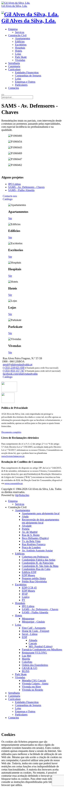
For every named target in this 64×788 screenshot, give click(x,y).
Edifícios (20, 41)
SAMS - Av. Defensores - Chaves (26, 187)
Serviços (19, 32)
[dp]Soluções (22, 495)
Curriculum (14, 69)
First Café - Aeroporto (34, 627)
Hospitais (20, 47)
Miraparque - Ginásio (33, 621)
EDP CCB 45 (29, 587)
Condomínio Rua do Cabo (36, 569)
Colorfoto (27, 661)
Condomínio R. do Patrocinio (38, 562)
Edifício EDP (29, 572)
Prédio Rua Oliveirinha (34, 581)
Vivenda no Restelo (32, 689)
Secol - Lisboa (29, 634)
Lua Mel (26, 655)
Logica (25, 596)
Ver (10, 218)
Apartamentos (22, 38)
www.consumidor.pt (14, 483)
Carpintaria (14, 66)
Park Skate (21, 57)
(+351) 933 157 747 (13, 370)
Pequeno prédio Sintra (34, 578)
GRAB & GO (29, 668)
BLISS (25, 671)
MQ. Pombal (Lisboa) (40, 646)
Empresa (13, 29)
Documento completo (11, 432)
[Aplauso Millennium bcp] (9, 391)
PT (23, 600)
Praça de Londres (31, 547)
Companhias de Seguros (28, 75)
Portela (25, 528)
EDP (24, 637)
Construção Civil (17, 35)
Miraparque (28, 618)
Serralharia (14, 63)
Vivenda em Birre (31, 686)
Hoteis (18, 50)
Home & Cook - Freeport (35, 631)
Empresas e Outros (25, 81)
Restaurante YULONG (34, 652)
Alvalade (27, 525)
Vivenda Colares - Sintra (35, 683)
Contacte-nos (9, 196)
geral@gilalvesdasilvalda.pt (17, 364)
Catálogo (7, 199)
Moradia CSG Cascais (34, 680)
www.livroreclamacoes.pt (12, 456)
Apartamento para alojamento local (40, 513)
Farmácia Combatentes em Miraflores (42, 649)
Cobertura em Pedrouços (35, 556)
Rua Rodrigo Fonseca (33, 544)
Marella (26, 658)
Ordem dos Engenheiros (35, 665)
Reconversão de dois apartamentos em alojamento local (40, 521)
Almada (33, 640)
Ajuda (25, 516)
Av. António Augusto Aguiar (37, 550)
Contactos (13, 87)
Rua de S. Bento (31, 535)
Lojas (18, 53)
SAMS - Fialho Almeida (21, 190)
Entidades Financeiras (27, 72)
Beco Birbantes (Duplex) (35, 538)
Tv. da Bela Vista (31, 541)
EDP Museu (28, 575)
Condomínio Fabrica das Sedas (38, 559)
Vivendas (20, 60)
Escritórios (20, 44)
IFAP (25, 593)
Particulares (21, 84)
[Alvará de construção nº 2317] (8, 402)
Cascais (33, 643)
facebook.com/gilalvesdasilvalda (20, 373)
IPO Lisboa (14, 184)
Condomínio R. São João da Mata (40, 566)
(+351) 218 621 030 (13, 367)
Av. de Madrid (29, 531)
